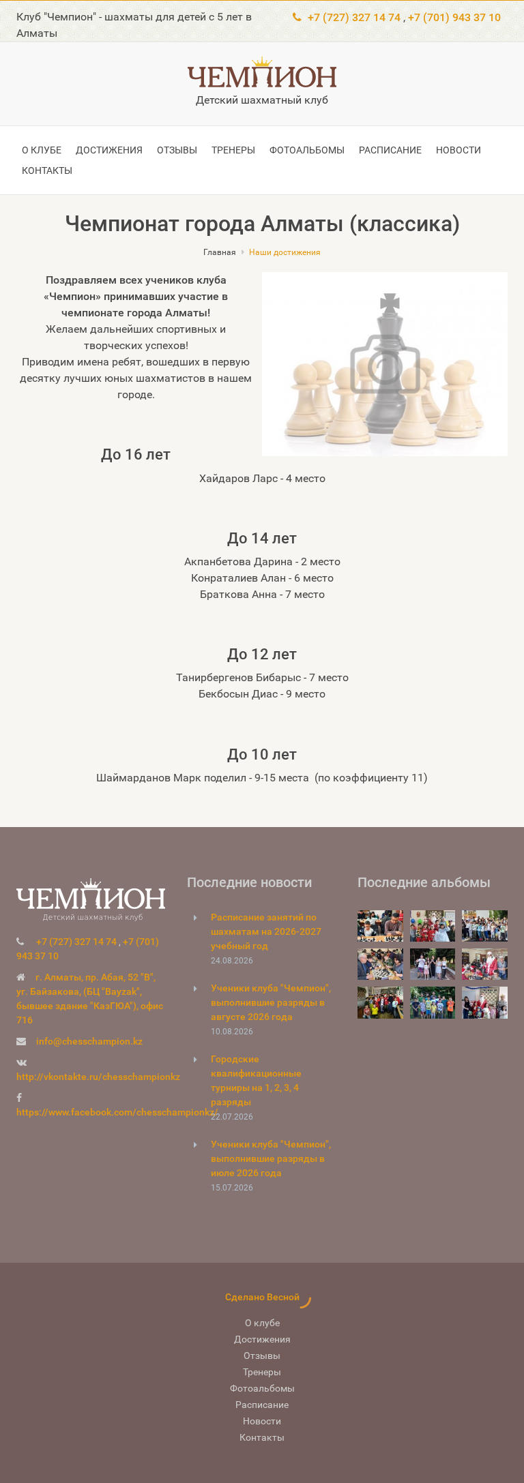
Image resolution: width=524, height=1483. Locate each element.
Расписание (390, 150)
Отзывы (177, 150)
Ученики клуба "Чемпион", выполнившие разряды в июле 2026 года (271, 1158)
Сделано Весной (262, 1296)
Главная (219, 252)
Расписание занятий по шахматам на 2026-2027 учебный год (266, 931)
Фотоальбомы (307, 150)
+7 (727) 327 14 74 (354, 17)
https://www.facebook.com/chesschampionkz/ (117, 1112)
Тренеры (233, 150)
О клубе (41, 150)
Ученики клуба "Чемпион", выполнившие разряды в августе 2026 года (271, 1002)
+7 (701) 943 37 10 (454, 17)
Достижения (109, 150)
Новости (458, 150)
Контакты (47, 170)
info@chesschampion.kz (89, 1041)
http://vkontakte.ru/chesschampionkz (98, 1076)
